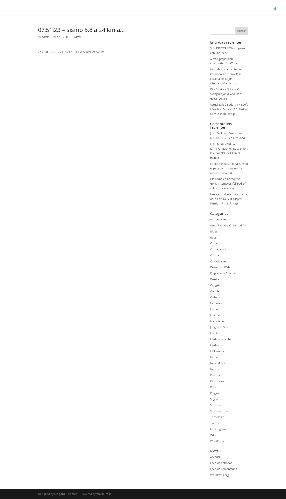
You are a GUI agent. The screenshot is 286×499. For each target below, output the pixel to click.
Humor (214, 309)
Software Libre (219, 411)
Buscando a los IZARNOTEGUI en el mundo (229, 153)
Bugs (213, 237)
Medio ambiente (220, 339)
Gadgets (215, 285)
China (213, 243)
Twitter (76, 37)
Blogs (213, 231)
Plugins (214, 393)
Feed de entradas (221, 463)
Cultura (214, 255)
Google (214, 291)
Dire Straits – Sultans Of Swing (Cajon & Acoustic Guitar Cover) (225, 93)
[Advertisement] (115, 81)
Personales (217, 381)
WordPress (217, 441)
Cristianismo (218, 249)
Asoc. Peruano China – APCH (228, 225)
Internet (215, 315)
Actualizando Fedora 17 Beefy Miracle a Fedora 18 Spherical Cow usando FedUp (229, 109)
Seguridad (216, 399)
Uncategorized (219, 429)
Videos (214, 435)
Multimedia (217, 351)
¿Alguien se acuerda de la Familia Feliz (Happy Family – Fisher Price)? (228, 198)
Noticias (215, 369)
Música (214, 357)
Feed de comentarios (223, 469)
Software (216, 405)
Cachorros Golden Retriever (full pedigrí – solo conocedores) (229, 183)
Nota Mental (218, 363)
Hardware (216, 303)
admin (45, 37)
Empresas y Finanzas (223, 273)
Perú (213, 387)
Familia (214, 279)
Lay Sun (215, 333)
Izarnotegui (217, 321)
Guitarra (215, 297)
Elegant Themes (65, 494)
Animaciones (218, 219)
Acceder (215, 457)
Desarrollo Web (220, 267)
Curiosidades (218, 261)
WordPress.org (219, 475)
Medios (214, 345)
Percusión (216, 375)
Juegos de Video (220, 327)
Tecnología (217, 417)
